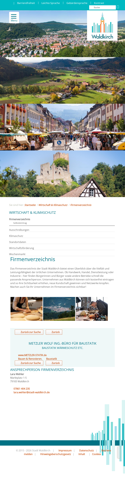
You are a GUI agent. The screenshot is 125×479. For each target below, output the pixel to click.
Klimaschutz (16, 236)
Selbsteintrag (20, 223)
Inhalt (82, 454)
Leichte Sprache (50, 3)
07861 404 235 (22, 388)
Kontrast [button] (99, 3)
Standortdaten (17, 242)
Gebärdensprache (76, 3)
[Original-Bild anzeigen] (27, 320)
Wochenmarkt (17, 254)
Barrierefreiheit (26, 3)
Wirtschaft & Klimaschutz (52, 205)
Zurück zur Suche (31, 332)
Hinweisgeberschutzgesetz (55, 454)
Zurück (56, 332)
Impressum (65, 450)
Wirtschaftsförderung (21, 248)
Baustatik (51, 358)
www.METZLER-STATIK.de (32, 355)
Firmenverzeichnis (80, 205)
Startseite (30, 205)
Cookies (96, 454)
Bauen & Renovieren (30, 358)
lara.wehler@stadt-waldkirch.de (32, 392)
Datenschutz (86, 450)
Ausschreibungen (19, 230)
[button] (12, 16)
